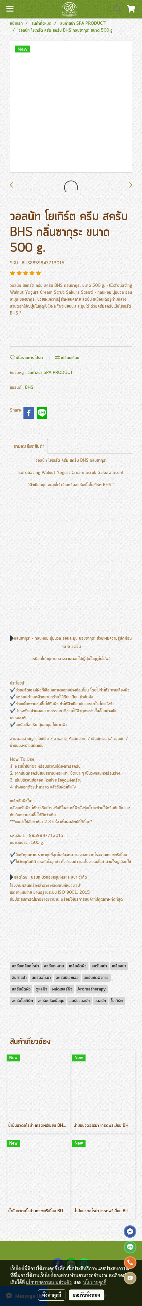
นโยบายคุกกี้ (94, 1282)
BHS (29, 388)
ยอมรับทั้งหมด (86, 1295)
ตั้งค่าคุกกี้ (51, 1295)
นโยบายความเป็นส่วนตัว (49, 1282)
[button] (115, 9)
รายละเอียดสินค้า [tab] (29, 446)
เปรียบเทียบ (69, 358)
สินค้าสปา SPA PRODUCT (50, 373)
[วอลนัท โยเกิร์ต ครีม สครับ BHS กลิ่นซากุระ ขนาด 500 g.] (71, 107)
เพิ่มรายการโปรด (29, 358)
